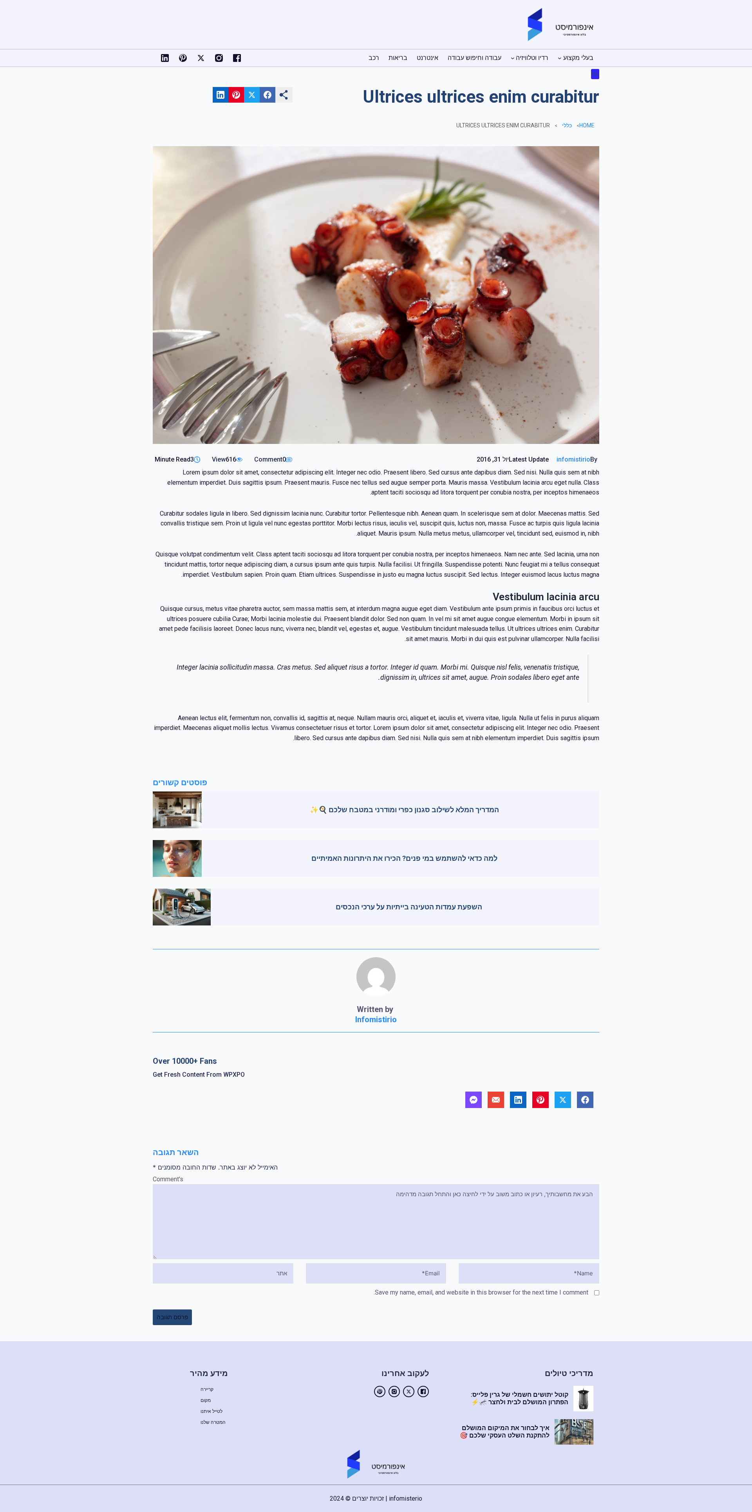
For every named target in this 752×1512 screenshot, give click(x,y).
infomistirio (573, 459)
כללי (595, 74)
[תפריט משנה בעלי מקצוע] (560, 58)
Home (587, 125)
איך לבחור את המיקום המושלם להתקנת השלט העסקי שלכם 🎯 (505, 1431)
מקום (206, 1400)
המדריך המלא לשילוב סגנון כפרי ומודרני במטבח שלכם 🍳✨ (404, 810)
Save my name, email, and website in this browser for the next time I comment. (481, 1292)
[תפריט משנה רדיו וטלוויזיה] (513, 58)
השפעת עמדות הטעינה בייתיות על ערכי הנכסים (409, 907)
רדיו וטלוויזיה (532, 58)
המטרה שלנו (213, 1422)
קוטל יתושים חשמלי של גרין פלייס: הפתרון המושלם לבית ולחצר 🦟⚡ (519, 1398)
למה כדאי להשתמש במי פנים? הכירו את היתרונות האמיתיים (404, 858)
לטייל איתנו (211, 1411)
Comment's (168, 1179)
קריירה (207, 1389)
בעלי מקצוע (578, 58)
